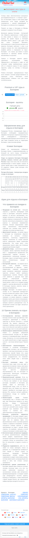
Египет (15, 512)
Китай (5, 514)
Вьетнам (8, 512)
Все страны (25, 510)
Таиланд (16, 517)
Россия (25, 514)
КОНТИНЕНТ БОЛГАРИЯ (17, 500)
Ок (17, 535)
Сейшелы (9, 517)
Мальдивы (12, 514)
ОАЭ (19, 514)
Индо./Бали (22, 512)
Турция (23, 517)
